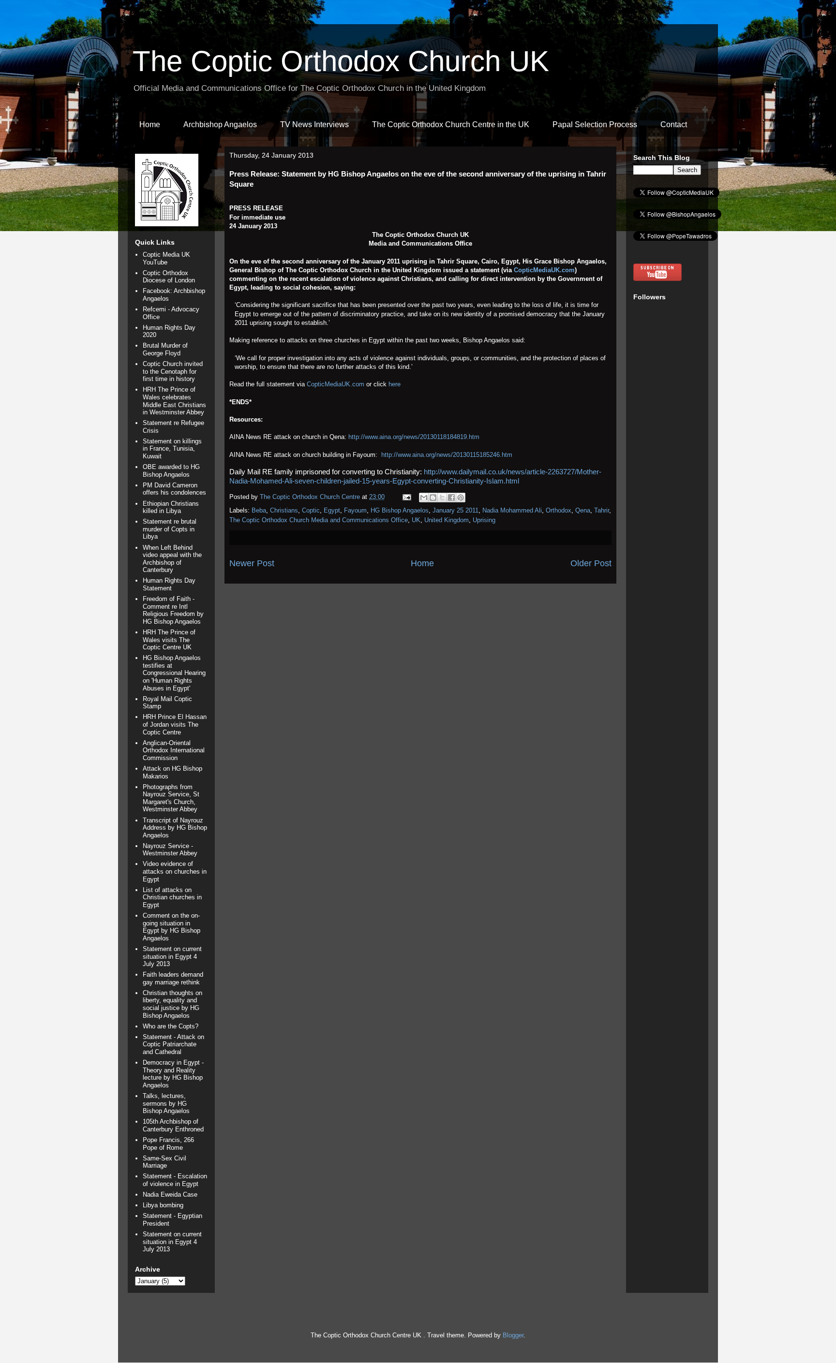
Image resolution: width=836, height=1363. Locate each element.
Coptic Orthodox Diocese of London (169, 276)
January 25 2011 (455, 510)
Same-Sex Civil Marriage (164, 1162)
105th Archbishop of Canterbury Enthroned (173, 1125)
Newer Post (251, 563)
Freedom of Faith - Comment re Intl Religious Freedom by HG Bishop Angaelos (173, 610)
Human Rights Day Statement (169, 584)
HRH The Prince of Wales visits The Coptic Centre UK (169, 640)
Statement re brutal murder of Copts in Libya (169, 529)
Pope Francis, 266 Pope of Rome (168, 1143)
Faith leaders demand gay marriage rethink (173, 978)
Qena (582, 510)
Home (149, 124)
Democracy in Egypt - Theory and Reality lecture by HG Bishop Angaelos (173, 1074)
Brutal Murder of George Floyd (165, 349)
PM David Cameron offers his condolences (174, 489)
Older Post (591, 563)
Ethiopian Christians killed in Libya (171, 507)
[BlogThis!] (433, 497)
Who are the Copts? (170, 1026)
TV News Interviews (314, 124)
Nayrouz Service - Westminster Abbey (170, 849)
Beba (259, 510)
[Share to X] (442, 497)
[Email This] (424, 497)
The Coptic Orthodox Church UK (341, 61)
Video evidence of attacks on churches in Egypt (175, 871)
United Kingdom (446, 520)
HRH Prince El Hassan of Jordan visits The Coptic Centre (175, 724)
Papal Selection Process (594, 124)
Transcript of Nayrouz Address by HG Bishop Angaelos (175, 828)
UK (416, 520)
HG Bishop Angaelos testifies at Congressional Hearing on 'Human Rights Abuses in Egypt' (174, 672)
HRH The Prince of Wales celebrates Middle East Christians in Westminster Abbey (174, 401)
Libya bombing (163, 1205)
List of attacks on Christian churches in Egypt (172, 897)
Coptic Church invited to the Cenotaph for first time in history (173, 371)
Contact (673, 124)
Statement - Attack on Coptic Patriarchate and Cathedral (173, 1044)
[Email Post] (406, 496)
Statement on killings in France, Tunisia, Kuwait (172, 449)
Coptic (311, 510)
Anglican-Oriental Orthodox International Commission (174, 750)
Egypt (332, 510)
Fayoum (355, 510)
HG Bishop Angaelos (400, 510)
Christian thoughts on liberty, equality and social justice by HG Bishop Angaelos (172, 1004)
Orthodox (558, 510)
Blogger (513, 1335)
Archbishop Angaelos (220, 124)
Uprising (484, 520)
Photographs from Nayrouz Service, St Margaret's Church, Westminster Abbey (171, 798)
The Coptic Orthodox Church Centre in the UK (450, 124)
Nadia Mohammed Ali (512, 510)
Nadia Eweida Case (170, 1194)
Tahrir (601, 510)
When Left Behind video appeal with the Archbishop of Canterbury (172, 559)
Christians (284, 510)
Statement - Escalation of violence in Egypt (175, 1179)
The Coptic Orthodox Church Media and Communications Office (318, 520)
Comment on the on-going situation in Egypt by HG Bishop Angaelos (171, 927)
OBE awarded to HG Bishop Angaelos (171, 470)
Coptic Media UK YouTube (166, 258)
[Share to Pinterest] (460, 497)
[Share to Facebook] (451, 497)
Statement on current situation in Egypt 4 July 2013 (172, 956)
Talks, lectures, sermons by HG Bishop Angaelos (166, 1103)
